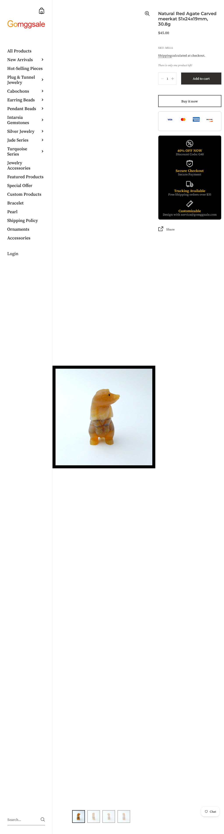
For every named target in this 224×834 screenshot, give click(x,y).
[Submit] (42, 819)
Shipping (165, 55)
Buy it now (189, 101)
